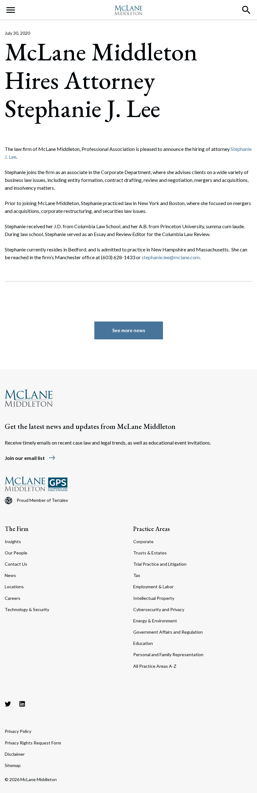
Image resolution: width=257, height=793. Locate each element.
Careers (12, 598)
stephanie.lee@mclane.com (171, 257)
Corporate (143, 541)
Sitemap (13, 765)
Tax (136, 575)
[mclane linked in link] (22, 704)
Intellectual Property (153, 598)
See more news (128, 330)
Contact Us (16, 564)
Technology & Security (27, 609)
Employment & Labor (153, 586)
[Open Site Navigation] (10, 10)
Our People (16, 552)
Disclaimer (15, 754)
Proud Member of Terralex (42, 500)
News (10, 575)
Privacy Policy (18, 731)
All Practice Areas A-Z (154, 666)
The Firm (17, 529)
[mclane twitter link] (8, 704)
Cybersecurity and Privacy (158, 609)
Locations (14, 586)
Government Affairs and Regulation (168, 632)
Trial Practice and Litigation (159, 564)
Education (143, 643)
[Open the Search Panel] (246, 10)
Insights (13, 541)
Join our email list (30, 458)
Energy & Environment (155, 620)
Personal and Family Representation (168, 654)
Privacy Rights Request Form (33, 742)
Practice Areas (151, 529)
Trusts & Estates (150, 552)
